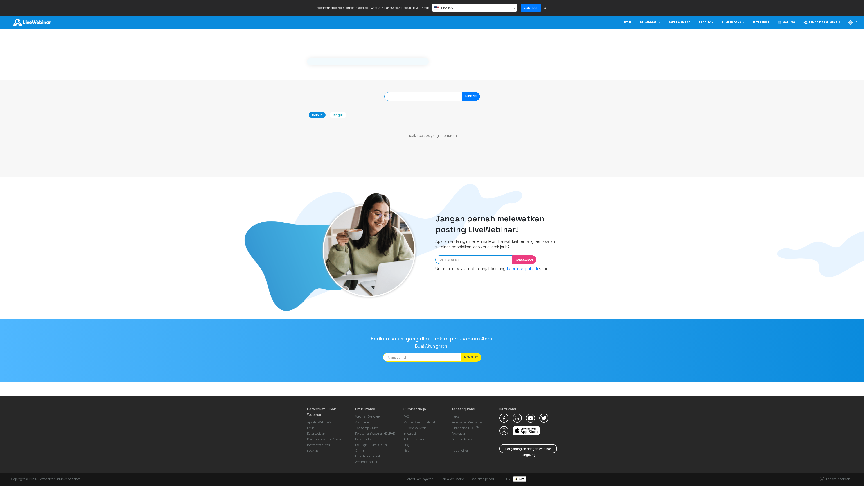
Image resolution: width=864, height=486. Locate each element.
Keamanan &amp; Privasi (324, 439)
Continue (531, 8)
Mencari (471, 96)
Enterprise (760, 22)
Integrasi (409, 433)
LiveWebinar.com (31, 22)
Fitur (627, 22)
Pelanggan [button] (649, 22)
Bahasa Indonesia (838, 479)
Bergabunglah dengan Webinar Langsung (528, 450)
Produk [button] (705, 22)
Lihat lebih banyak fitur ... (372, 456)
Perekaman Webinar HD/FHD (375, 433)
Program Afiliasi (462, 439)
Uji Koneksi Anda (414, 428)
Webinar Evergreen (368, 416)
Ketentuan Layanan (420, 479)
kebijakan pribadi (522, 268)
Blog (406, 445)
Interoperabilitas (318, 445)
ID (855, 22)
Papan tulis (363, 439)
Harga (455, 416)
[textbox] (474, 8)
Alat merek (362, 422)
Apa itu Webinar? (319, 422)
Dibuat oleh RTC (465, 428)
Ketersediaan (316, 433)
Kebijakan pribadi (483, 479)
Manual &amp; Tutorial (419, 422)
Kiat (406, 450)
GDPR (506, 479)
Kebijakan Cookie (452, 479)
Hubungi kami (461, 450)
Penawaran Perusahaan (468, 422)
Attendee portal (366, 462)
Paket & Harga (679, 22)
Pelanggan (458, 433)
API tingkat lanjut (415, 439)
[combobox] (474, 8)
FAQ (406, 416)
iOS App (312, 450)
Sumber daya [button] (732, 22)
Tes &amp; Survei (367, 428)
